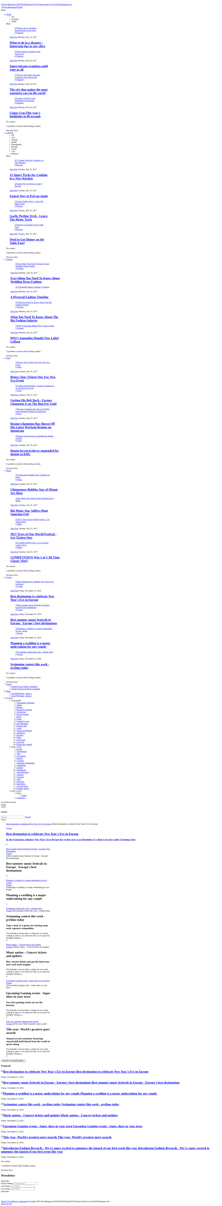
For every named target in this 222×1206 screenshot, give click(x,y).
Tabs (18, 754)
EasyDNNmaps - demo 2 (21, 696)
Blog (9, 2)
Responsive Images (24, 710)
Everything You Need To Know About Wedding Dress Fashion (35, 279)
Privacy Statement (19, 1201)
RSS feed (23, 2)
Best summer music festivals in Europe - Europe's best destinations (33, 621)
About (3, 2)
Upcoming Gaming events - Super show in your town (107, 1126)
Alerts (18, 728)
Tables (19, 705)
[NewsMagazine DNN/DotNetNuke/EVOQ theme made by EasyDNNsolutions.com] (36, 4)
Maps (8, 691)
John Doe (13, 37)
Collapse (20, 775)
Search (28, 817)
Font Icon (20, 782)
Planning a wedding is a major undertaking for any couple (30, 644)
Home (24, 795)
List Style (20, 742)
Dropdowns (21, 770)
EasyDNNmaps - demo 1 (21, 693)
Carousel (20, 777)
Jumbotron (20, 733)
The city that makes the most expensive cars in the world (29, 91)
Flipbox (19, 758)
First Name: (6, 1186)
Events (9, 577)
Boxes (19, 717)
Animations (21, 765)
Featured (19, 33)
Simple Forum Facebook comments (25, 689)
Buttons (19, 707)
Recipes (19, 165)
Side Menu (20, 784)
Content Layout (22, 721)
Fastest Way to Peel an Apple (29, 196)
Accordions (21, 756)
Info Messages (22, 724)
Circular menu (22, 786)
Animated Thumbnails (25, 763)
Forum (9, 684)
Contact (15, 2)
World (8, 14)
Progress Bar (21, 726)
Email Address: (7, 1183)
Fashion (9, 259)
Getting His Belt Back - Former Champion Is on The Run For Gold (33, 402)
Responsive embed (24, 744)
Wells (18, 737)
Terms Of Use (6, 1201)
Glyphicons (21, 712)
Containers (20, 798)
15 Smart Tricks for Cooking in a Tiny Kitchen (28, 176)
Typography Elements (25, 703)
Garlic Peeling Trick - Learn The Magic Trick (28, 217)
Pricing (19, 749)
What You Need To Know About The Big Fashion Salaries (34, 318)
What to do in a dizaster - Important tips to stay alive (27, 44)
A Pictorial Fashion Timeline (29, 297)
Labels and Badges (24, 731)
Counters (20, 761)
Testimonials (21, 751)
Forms (19, 719)
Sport (8, 358)
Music (8, 471)
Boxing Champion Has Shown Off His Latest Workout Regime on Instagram (32, 427)
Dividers (19, 735)
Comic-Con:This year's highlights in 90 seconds (25, 114)
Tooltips (19, 768)
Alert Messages (22, 772)
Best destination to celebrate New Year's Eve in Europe (32, 598)
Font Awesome (22, 714)
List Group (20, 740)
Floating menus (22, 788)
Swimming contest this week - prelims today (90, 1104)
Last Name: (5, 1189)
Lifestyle (9, 133)
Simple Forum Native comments (24, 686)
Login (3, 804)
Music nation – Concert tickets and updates (89, 1115)
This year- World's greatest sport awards (84, 1137)
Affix (18, 779)
